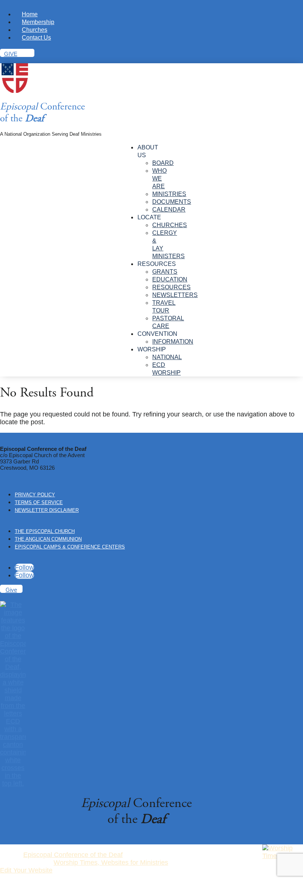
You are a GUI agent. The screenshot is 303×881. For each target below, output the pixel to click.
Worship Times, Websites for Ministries (111, 862)
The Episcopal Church (45, 531)
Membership (38, 22)
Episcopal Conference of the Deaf (73, 854)
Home (30, 14)
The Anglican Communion (48, 539)
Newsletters (175, 295)
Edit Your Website (26, 870)
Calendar (168, 209)
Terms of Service (39, 502)
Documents (171, 202)
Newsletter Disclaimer (47, 510)
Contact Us (36, 37)
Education (169, 279)
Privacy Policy (35, 494)
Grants (164, 272)
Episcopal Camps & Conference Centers (70, 547)
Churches (34, 30)
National (167, 357)
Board (163, 163)
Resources (171, 287)
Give (10, 54)
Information (172, 341)
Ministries (169, 194)
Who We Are (159, 178)
